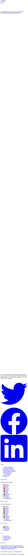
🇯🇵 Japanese (6, 497)
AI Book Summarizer (8, 467)
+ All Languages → (7, 498)
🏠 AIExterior (11, 545)
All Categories (6, 475)
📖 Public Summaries (8, 468)
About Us (5, 540)
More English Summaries (6, 370)
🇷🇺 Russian (6, 495)
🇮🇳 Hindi (5, 493)
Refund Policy (6, 538)
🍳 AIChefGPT (4, 545)
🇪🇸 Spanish (6, 486)
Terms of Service (7, 537)
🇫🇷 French (5, 487)
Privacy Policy (6, 536)
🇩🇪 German (6, 488)
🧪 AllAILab (17, 545)
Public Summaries (8, 11)
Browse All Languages (17, 370)
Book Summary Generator (9, 471)
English (19, 11)
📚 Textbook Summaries (9, 470)
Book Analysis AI (7, 472)
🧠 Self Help (6, 528)
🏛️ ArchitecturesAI (10, 548)
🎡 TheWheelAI (11, 547)
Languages (14, 11)
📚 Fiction (5, 526)
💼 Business (6, 527)
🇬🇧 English (6, 484)
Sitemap (5, 476)
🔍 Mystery (6, 530)
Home (2, 11)
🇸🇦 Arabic (5, 491)
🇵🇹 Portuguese (6, 494)
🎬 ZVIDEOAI (18, 547)
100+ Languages (7, 473)
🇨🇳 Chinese (6, 490)
